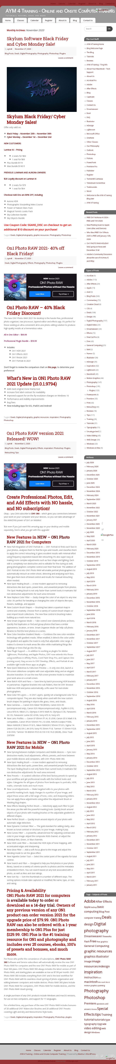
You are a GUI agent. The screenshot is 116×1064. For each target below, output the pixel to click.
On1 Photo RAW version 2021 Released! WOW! (35, 435)
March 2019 (91, 585)
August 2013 (92, 774)
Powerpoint (91, 394)
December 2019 (93, 553)
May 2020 (90, 536)
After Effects (91, 88)
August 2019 (92, 569)
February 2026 (92, 466)
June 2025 (90, 483)
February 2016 (92, 717)
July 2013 (90, 778)
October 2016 (92, 692)
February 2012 (92, 831)
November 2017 (93, 639)
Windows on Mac (93, 448)
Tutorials (90, 56)
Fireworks (107, 936)
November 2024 (93, 491)
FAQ (88, 117)
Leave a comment (65, 58)
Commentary (92, 300)
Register (82, 3)
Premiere (90, 398)
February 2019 (92, 589)
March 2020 (91, 544)
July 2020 (90, 532)
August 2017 (92, 651)
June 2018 (90, 614)
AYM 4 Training (93, 203)
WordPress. (91, 1054)
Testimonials (92, 187)
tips (98, 1014)
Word (89, 191)
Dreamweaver (92, 109)
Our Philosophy (93, 146)
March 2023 (91, 503)
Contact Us (110, 3)
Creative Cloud (93, 304)
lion (99, 978)
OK (109, 29)
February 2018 (92, 626)
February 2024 (92, 495)
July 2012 (90, 811)
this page (52, 367)
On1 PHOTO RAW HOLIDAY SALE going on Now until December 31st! (98, 246)
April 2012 (91, 823)
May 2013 (90, 786)
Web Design (91, 440)
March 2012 (91, 827)
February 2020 (92, 548)
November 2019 (93, 557)
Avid (88, 292)
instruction (91, 977)
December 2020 (93, 524)
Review (94, 1009)
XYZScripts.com (72, 1061)
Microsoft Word (104, 982)
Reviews (90, 60)
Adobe (89, 84)
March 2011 (91, 877)
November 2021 (93, 516)
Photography (42, 53)
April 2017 (91, 667)
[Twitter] (92, 10)
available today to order (32, 900)
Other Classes (92, 142)
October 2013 (92, 766)
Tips (17, 452)
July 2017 (90, 655)
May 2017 (90, 663)
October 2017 (92, 643)
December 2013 (93, 762)
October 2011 (92, 848)
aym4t (9, 49)
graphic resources (41, 235)
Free (88, 341)
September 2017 (93, 647)
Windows (90, 444)
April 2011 (91, 872)
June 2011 (90, 864)
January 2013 (92, 799)
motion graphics (91, 985)
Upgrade (101, 1024)
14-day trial (44, 905)
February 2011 (92, 881)
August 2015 (92, 733)
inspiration (54, 417)
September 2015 (93, 729)
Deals (17, 53)
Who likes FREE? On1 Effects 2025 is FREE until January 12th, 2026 (99, 235)
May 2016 (90, 704)
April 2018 (91, 618)
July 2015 (90, 737)
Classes (62, 3)
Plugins (63, 53)
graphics (89, 956)
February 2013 (92, 795)
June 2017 (90, 659)
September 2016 (93, 696)
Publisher (90, 170)
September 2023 (93, 499)
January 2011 (92, 885)
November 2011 (93, 844)
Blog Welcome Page (95, 48)
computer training (92, 917)
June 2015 (90, 741)
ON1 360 (35, 513)
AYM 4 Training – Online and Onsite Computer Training (42, 1054)
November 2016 (93, 688)
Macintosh (91, 374)
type (107, 1019)
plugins (68, 1017)
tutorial (89, 1019)
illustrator (102, 956)
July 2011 (90, 860)
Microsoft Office (93, 134)
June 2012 (90, 815)
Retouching (9, 452)
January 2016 (92, 721)
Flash (87, 941)
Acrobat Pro (91, 80)
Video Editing (92, 435)
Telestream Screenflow (96, 183)
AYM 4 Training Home (95, 44)
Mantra (81, 1054)
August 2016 (92, 700)
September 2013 (93, 770)
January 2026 (92, 470)
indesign (104, 966)
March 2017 (91, 671)
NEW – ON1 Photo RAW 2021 (38, 539)
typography (90, 1024)
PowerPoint (91, 162)
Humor (89, 353)
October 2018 (92, 606)
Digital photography (24, 235)
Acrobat (90, 275)
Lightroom (91, 129)
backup (94, 907)
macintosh (91, 982)
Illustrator (90, 121)
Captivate (90, 97)
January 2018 (92, 630)
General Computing (94, 345)
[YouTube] (112, 10)
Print (88, 403)
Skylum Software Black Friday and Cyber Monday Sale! (37, 41)
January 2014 (92, 758)
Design (89, 316)
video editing (92, 1028)
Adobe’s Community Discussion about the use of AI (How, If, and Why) (99, 257)
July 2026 (90, 462)
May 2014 (90, 754)
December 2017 (93, 635)
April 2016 (91, 708)
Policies (90, 158)
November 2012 (93, 803)
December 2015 (93, 725)
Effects (30, 263)
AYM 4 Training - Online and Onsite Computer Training (60, 10)
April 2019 (91, 581)
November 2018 (93, 602)
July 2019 (90, 573)
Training (90, 419)
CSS (88, 308)
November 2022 (93, 507)
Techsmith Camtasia (95, 179)
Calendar (72, 3)
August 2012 (92, 807)
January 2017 (92, 680)
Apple (89, 288)
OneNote (90, 138)
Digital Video (92, 325)
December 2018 (93, 598)
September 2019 (93, 565)
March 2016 (91, 713)
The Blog (90, 52)
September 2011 (93, 852)
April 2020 (91, 540)
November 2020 (93, 528)
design (89, 924)
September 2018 (93, 610)
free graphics (102, 941)
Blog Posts (9, 53)
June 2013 (90, 782)
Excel (89, 113)
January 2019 (92, 594)
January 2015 (92, 749)
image (87, 961)
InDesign (90, 125)
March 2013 (91, 790)
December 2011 (93, 840)
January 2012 (92, 836)
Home (53, 3)
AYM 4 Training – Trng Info (97, 65)
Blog (101, 3)
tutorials (99, 1019)
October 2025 (92, 479)
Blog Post (104, 911)
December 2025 (93, 475)
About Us (92, 3)
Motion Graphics (93, 378)
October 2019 (92, 561)
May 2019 (90, 577)
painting (101, 985)
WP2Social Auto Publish (46, 1061)
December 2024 (93, 487)
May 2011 (90, 868)
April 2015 (91, 745)
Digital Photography (28, 53)
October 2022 (92, 511)
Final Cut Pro (92, 337)
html (88, 349)
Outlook (90, 150)
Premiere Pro (92, 166)
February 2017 (92, 676)
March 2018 (91, 622)
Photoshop (54, 53)
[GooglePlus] (102, 10)
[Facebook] (87, 10)
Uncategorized (93, 431)
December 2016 (93, 684)
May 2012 (90, 819)
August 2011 (92, 856)
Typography (91, 427)
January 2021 (92, 520)
